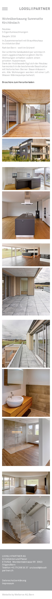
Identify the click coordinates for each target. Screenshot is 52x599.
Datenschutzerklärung (14, 580)
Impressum (8, 583)
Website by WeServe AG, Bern (18, 594)
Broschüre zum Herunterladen (18, 82)
